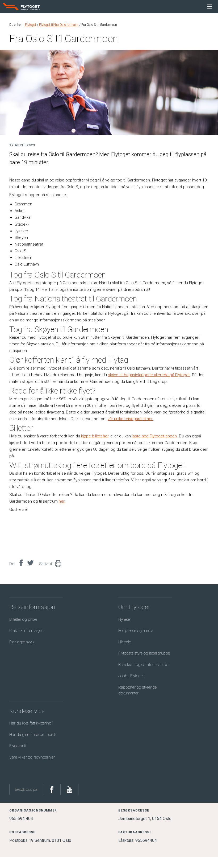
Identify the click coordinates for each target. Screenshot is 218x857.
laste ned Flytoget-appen (154, 436)
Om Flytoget (134, 607)
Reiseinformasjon (32, 607)
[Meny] (209, 7)
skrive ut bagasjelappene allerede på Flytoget (149, 374)
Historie (124, 642)
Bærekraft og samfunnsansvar (144, 664)
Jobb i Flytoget (131, 675)
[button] (56, 564)
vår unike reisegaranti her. (130, 418)
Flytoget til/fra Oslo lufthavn (58, 25)
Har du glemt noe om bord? (32, 734)
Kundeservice (27, 711)
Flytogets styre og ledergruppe (144, 653)
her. (62, 501)
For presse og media (135, 630)
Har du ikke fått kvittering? (31, 723)
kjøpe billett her (94, 436)
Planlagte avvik (21, 642)
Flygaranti (17, 745)
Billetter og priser (23, 619)
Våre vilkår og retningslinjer (32, 757)
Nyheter (124, 619)
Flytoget (30, 25)
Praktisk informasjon (26, 630)
